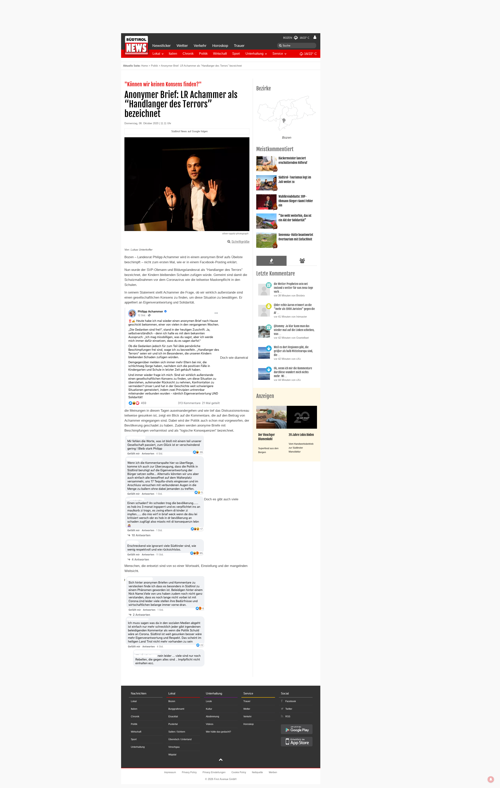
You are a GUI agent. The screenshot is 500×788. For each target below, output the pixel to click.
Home (144, 65)
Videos (209, 724)
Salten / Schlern (176, 731)
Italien (173, 53)
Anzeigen (265, 396)
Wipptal (172, 754)
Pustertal (173, 724)
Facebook (290, 701)
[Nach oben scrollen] (221, 760)
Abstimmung (212, 716)
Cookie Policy (238, 772)
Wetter (182, 46)
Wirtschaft (220, 53)
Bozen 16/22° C (296, 37)
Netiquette (257, 772)
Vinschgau (174, 747)
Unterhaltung (254, 53)
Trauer (239, 46)
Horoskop (220, 46)
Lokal (156, 53)
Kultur (209, 709)
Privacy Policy (189, 772)
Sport (236, 53)
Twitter (288, 709)
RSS (287, 716)
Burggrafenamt (176, 709)
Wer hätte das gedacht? (218, 731)
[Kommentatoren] (302, 261)
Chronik (188, 53)
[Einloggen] (314, 37)
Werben (273, 772)
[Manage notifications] (491, 779)
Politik (203, 53)
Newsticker (161, 46)
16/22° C (310, 54)
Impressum (170, 772)
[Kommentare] (271, 261)
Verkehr (200, 46)
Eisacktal (173, 716)
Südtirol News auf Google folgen (189, 131)
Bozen (171, 701)
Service (277, 53)
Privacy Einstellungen (214, 772)
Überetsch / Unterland (180, 739)
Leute (209, 701)
